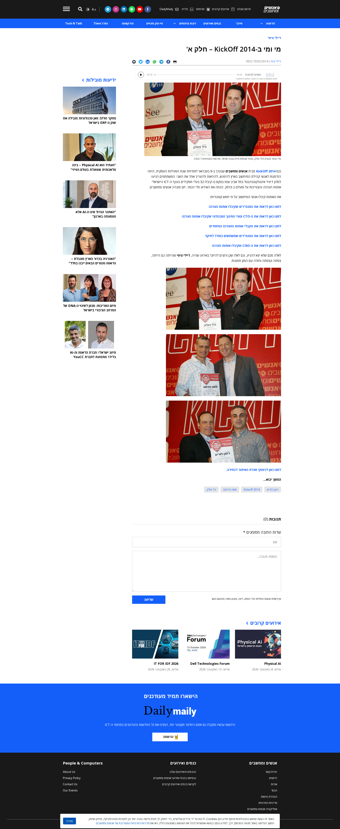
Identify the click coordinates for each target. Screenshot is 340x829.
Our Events (70, 790)
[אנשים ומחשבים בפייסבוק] (148, 9)
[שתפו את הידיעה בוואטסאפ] (155, 61)
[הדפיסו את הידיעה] (176, 61)
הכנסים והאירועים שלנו (183, 772)
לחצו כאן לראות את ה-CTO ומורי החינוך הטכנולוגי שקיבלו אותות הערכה (231, 216)
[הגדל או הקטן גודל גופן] (94, 9)
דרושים (273, 778)
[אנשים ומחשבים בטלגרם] (108, 9)
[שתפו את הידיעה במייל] (135, 61)
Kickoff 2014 (252, 489)
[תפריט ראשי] (66, 9)
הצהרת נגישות (269, 797)
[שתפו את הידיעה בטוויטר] (142, 61)
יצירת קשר (271, 772)
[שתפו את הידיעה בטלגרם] (162, 61)
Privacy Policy (72, 778)
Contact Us (70, 784)
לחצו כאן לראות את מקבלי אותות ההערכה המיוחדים (245, 226)
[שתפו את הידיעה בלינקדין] (149, 61)
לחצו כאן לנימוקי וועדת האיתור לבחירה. (253, 470)
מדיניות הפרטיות (268, 803)
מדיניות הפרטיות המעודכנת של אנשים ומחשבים (123, 823)
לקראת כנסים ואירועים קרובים (179, 784)
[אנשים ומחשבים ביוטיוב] (140, 9)
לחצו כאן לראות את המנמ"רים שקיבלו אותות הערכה (245, 206)
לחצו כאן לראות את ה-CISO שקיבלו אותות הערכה (246, 245)
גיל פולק (211, 489)
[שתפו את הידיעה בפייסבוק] (169, 61)
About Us (69, 772)
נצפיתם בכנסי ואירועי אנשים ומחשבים (174, 778)
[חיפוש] (79, 9)
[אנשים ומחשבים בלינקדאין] (124, 9)
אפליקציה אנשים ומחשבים (262, 809)
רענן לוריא (272, 489)
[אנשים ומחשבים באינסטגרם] (116, 9)
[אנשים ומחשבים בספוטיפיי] (132, 9)
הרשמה (168, 737)
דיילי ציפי (274, 38)
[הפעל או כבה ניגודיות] (87, 9)
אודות (274, 784)
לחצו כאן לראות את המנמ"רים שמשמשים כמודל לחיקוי (243, 236)
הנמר (274, 790)
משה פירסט (230, 489)
